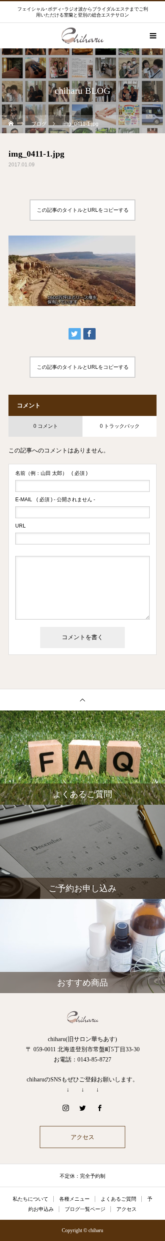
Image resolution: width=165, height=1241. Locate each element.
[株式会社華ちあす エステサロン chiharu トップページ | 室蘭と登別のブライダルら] (82, 1017)
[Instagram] (65, 1107)
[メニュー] (152, 35)
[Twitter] (82, 1107)
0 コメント (45, 426)
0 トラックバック (120, 426)
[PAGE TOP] (82, 699)
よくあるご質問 (118, 1199)
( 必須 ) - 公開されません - (55, 499)
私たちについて (30, 1199)
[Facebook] (99, 1107)
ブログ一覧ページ (85, 1209)
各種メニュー (74, 1199)
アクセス (82, 1137)
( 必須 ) (51, 473)
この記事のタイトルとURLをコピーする (83, 210)
